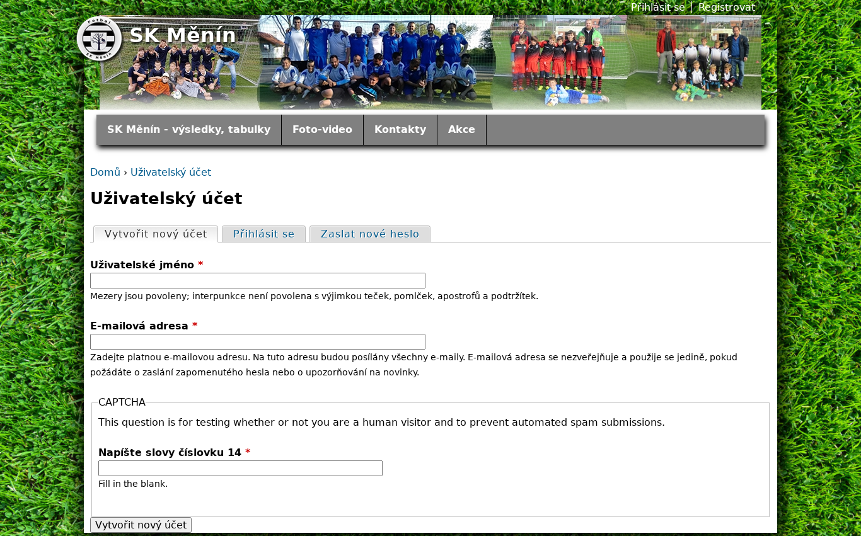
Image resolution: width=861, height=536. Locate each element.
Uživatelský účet (170, 172)
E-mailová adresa (143, 326)
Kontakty (400, 129)
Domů (105, 172)
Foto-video (322, 129)
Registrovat (726, 7)
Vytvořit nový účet (161, 234)
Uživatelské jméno (146, 265)
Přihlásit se (658, 7)
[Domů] (101, 40)
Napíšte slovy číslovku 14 (174, 453)
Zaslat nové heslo (370, 234)
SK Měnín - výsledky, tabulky (188, 129)
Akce (461, 129)
